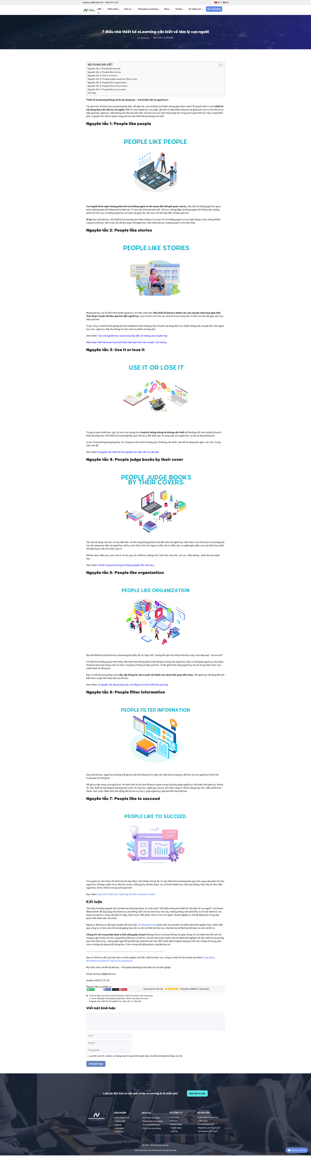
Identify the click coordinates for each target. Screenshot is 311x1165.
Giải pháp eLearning (148, 9)
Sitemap (173, 1150)
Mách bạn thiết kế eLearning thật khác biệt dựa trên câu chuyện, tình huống (126, 342)
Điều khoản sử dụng (160, 1150)
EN (227, 2)
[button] (99, 13)
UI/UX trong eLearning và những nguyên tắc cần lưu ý (126, 565)
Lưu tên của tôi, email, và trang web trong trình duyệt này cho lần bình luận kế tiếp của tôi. (136, 1056)
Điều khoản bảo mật (143, 1150)
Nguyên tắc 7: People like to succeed (106, 89)
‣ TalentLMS (119, 1121)
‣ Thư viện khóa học (151, 1124)
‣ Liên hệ (173, 1131)
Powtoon (119, 1131)
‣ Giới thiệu (174, 1117)
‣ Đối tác (173, 1121)
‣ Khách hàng (175, 1124)
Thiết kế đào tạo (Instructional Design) (106, 995)
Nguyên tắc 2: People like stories (104, 72)
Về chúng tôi (194, 9)
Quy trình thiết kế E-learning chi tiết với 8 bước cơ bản (126, 894)
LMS (99, 9)
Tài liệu (178, 9)
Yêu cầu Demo (214, 9)
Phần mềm (113, 9)
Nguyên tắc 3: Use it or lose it (102, 75)
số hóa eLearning (147, 924)
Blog (166, 9)
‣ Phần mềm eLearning (152, 1121)
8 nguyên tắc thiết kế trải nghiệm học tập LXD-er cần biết (128, 452)
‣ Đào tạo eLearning (151, 1128)
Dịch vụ (127, 9)
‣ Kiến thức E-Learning (207, 1117)
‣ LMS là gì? (202, 1121)
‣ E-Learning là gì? (205, 1124)
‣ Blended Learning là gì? (208, 1128)
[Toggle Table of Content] (219, 65)
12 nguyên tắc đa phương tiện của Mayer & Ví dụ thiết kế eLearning (133, 684)
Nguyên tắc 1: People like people (104, 68)
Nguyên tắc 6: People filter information (107, 86)
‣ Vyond (117, 1124)
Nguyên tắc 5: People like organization (107, 82)
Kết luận (92, 93)
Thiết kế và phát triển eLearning (138, 995)
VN (218, 2)
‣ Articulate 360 (121, 1117)
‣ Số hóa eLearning (150, 1117)
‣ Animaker (119, 1128)
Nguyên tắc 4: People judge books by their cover (112, 79)
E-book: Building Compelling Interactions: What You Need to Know (118, 998)
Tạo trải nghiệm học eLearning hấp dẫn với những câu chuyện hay (132, 335)
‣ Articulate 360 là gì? (207, 1131)
